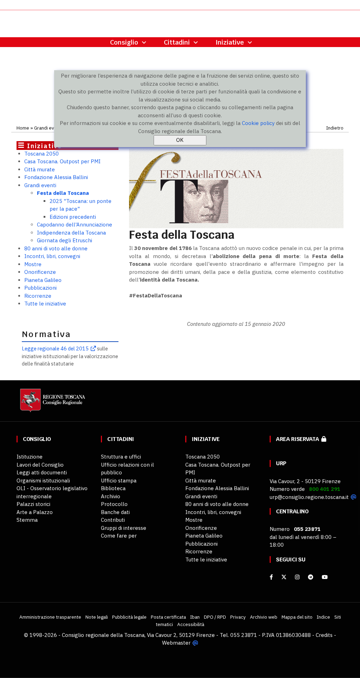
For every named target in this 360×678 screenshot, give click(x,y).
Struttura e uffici (121, 456)
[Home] (52, 404)
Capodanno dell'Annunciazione (74, 224)
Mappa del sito (297, 617)
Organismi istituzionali (43, 480)
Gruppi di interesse (123, 528)
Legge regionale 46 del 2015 (55, 348)
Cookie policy (258, 123)
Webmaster (176, 642)
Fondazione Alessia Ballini (56, 177)
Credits (324, 635)
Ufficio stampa (118, 480)
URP (281, 463)
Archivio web (263, 617)
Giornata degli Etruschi (64, 240)
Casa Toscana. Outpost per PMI (62, 161)
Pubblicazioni (40, 287)
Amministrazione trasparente (50, 617)
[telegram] (311, 577)
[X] (284, 577)
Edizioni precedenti (73, 216)
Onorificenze (40, 272)
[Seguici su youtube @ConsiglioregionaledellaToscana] (325, 577)
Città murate (39, 169)
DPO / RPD (215, 617)
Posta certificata (168, 617)
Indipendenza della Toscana (71, 232)
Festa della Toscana (63, 193)
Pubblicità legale (129, 617)
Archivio (110, 496)
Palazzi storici (33, 504)
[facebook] (271, 577)
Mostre (32, 264)
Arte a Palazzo (35, 512)
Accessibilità (190, 624)
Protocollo (114, 504)
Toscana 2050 (41, 153)
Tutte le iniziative (45, 303)
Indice (323, 617)
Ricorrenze (37, 295)
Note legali (96, 617)
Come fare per (119, 535)
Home (23, 128)
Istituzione (30, 456)
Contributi (113, 519)
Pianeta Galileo (43, 280)
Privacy (238, 617)
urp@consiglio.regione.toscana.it (309, 497)
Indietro (334, 128)
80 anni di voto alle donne (56, 248)
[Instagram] (297, 577)
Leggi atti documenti (42, 472)
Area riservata (298, 439)
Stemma (27, 519)
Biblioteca (113, 488)
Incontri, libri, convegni (52, 256)
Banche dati (115, 512)
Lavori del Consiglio (40, 464)
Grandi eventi (48, 128)
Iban (195, 617)
